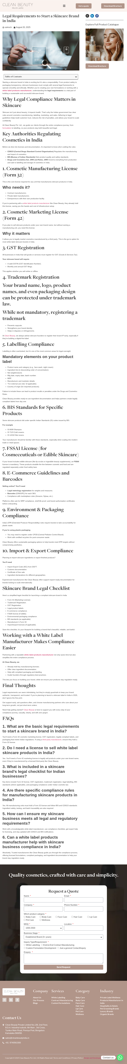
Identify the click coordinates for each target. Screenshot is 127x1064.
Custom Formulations (60, 1003)
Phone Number (71, 905)
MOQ (26, 924)
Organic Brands (107, 1014)
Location (68, 924)
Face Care (62, 917)
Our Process (38, 1000)
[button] (76, 77)
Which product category (34, 914)
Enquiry (28, 952)
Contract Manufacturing (62, 1000)
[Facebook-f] (97, 16)
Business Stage (31, 933)
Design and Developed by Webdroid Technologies (103, 1058)
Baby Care (30, 917)
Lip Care (93, 917)
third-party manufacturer (52, 740)
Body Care (46, 917)
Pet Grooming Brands (109, 1008)
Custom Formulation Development (41, 948)
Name (27, 896)
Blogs (35, 1003)
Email (67, 896)
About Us (37, 997)
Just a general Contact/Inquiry (73, 948)
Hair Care (78, 917)
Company (28, 905)
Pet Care (30, 920)
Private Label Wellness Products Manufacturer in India (111, 1000)
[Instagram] (87, 16)
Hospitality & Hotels (109, 1006)
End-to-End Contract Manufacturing (58, 945)
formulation (6, 128)
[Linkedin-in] (92, 16)
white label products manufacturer (36, 203)
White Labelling (33, 945)
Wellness (46, 920)
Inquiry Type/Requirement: (36, 942)
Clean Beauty (10, 336)
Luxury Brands (106, 1011)
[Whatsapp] (120, 1057)
